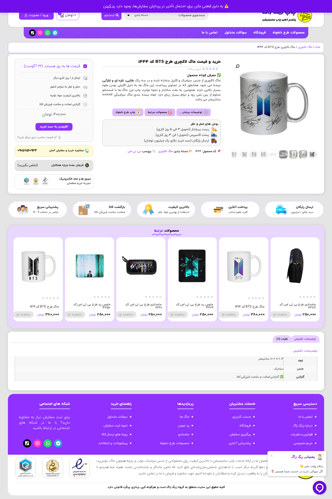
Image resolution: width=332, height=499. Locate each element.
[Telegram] (55, 32)
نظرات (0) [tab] (282, 339)
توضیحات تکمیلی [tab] (305, 339)
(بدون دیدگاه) (194, 69)
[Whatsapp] (47, 32)
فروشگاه (259, 32)
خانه (317, 47)
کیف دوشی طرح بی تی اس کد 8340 (90, 306)
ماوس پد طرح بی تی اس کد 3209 (297, 306)
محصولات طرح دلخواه (289, 32)
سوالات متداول (235, 32)
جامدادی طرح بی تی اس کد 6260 (246, 306)
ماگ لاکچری (305, 47)
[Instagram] (40, 32)
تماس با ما (209, 32)
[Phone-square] (32, 32)
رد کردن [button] (109, 6)
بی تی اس (134, 151)
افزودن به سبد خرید (54, 127)
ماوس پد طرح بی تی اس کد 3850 (194, 306)
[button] (237, 66)
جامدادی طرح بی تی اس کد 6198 (41, 306)
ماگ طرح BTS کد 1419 (147, 307)
